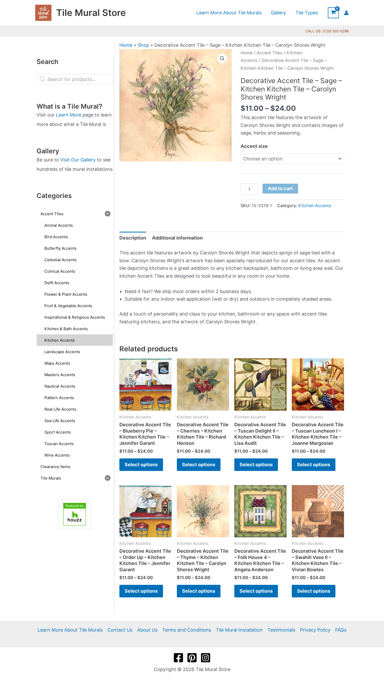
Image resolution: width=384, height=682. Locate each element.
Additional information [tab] (177, 238)
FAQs (340, 630)
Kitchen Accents (314, 205)
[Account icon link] (346, 12)
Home (125, 45)
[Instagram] (205, 657)
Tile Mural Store (91, 12)
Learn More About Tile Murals (70, 630)
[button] (222, 58)
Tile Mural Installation (239, 630)
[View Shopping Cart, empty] (333, 12)
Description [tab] (132, 238)
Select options (141, 464)
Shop (143, 45)
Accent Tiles (269, 52)
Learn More (68, 115)
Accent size (254, 146)
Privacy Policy (315, 630)
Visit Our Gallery (78, 159)
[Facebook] (178, 657)
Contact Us (119, 630)
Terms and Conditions (186, 630)
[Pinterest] (192, 657)
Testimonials (281, 630)
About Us (147, 630)
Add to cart (280, 188)
